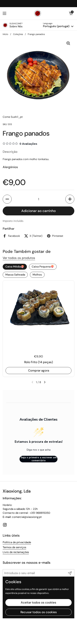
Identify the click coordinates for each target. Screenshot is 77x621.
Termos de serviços (14, 547)
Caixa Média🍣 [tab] (14, 266)
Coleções (18, 34)
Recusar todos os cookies (38, 612)
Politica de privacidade (17, 542)
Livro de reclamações (16, 552)
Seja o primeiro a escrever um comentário (39, 459)
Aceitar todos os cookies (38, 602)
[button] (7, 199)
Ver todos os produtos (19, 258)
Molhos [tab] (37, 274)
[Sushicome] (37, 13)
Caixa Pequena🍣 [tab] (43, 266)
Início (5, 34)
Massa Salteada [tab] (15, 274)
